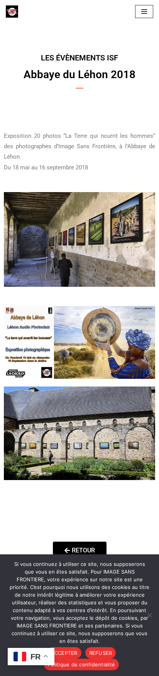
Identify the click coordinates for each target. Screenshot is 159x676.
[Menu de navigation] (144, 11)
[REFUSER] (149, 615)
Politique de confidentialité (81, 664)
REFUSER (100, 653)
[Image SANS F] (14, 11)
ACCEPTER (64, 653)
